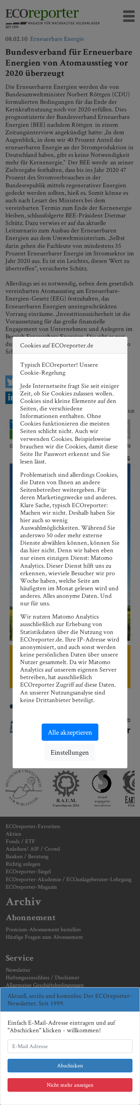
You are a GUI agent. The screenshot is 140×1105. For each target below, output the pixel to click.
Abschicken (70, 1065)
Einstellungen (70, 752)
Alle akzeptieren (70, 732)
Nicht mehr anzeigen (70, 1085)
